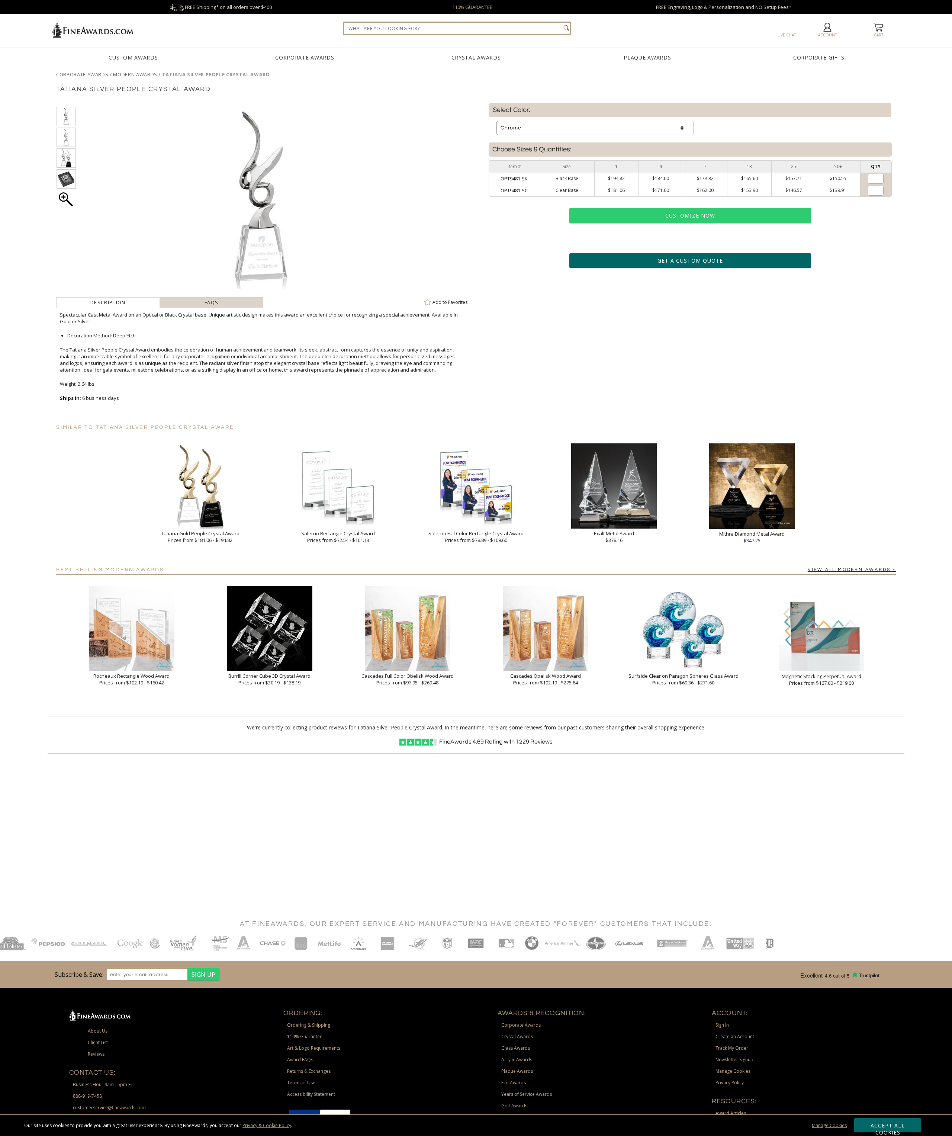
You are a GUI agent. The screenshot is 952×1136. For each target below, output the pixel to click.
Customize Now (690, 215)
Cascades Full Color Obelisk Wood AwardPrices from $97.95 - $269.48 (407, 679)
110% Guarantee (304, 1036)
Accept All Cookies (888, 1127)
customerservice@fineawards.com (109, 1107)
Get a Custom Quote (690, 260)
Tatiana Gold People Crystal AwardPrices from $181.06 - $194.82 (200, 536)
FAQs (211, 302)
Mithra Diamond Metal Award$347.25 (752, 537)
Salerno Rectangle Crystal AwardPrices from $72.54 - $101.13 (338, 536)
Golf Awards (514, 1106)
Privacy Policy (729, 1082)
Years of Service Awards (526, 1094)
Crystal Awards (476, 57)
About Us (97, 1031)
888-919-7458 (87, 1096)
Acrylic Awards (516, 1059)
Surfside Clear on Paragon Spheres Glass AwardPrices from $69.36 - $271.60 (683, 679)
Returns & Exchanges (309, 1071)
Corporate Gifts (819, 57)
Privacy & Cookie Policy (266, 1125)
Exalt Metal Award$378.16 (614, 536)
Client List (98, 1042)
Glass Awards (515, 1048)
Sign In (722, 1025)
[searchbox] (457, 28)
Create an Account (734, 1036)
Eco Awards (513, 1082)
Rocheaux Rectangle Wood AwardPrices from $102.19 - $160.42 (131, 679)
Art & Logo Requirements (313, 1048)
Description (107, 302)
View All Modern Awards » (852, 569)
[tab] (108, 302)
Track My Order (731, 1048)
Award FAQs (300, 1059)
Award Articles (730, 1113)
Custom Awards (133, 57)
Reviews (534, 742)
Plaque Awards (647, 57)
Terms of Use (301, 1082)
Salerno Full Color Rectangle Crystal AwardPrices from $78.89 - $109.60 (476, 536)
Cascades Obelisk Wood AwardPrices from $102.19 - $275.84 (545, 679)
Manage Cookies (829, 1125)
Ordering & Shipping (308, 1025)
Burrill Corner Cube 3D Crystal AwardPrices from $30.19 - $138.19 (269, 679)
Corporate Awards (304, 57)
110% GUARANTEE (472, 7)
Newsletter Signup (734, 1059)
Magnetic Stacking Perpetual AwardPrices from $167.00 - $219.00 (821, 679)
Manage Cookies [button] (732, 1071)
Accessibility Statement (311, 1094)
